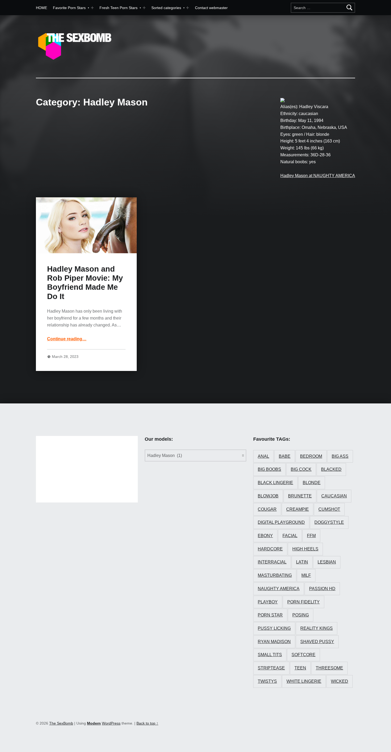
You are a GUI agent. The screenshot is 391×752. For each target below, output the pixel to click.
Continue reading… (66, 339)
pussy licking (274, 628)
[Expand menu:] (144, 7)
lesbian (327, 562)
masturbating (275, 575)
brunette (300, 496)
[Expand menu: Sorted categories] (187, 7)
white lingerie (303, 681)
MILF (306, 575)
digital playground (281, 522)
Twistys (267, 681)
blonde (312, 482)
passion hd (322, 588)
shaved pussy (317, 641)
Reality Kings (316, 628)
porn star (270, 615)
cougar (267, 509)
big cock (301, 469)
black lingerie (275, 482)
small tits (270, 654)
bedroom (311, 456)
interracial (272, 562)
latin (302, 562)
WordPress (111, 723)
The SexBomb (61, 723)
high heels (305, 549)
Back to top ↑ (147, 723)
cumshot (329, 509)
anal (263, 456)
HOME (41, 8)
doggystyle (329, 522)
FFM (311, 535)
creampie (297, 509)
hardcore (270, 549)
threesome (329, 668)
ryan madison (274, 641)
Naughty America (279, 588)
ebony (265, 535)
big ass (340, 456)
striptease (271, 668)
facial (289, 535)
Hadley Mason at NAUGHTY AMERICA (317, 175)
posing (300, 615)
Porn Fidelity (303, 602)
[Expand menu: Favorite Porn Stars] (92, 7)
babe (284, 456)
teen (300, 668)
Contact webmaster (211, 8)
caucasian (334, 496)
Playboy (268, 602)
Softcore (303, 654)
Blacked (331, 469)
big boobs (269, 469)
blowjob (268, 496)
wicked (339, 681)
